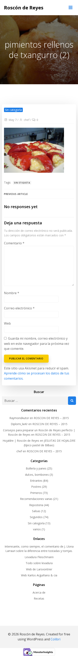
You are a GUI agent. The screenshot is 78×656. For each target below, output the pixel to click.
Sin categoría (36, 523)
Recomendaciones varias (36, 499)
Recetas (39, 598)
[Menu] (70, 7)
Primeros (36, 493)
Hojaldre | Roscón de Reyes (21, 440)
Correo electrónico (19, 308)
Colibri (55, 639)
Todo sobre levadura (39, 563)
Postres (36, 486)
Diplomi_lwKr (19, 424)
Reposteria (36, 505)
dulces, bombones (37, 474)
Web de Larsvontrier (39, 569)
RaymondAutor (19, 418)
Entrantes (36, 480)
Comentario (14, 243)
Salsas (36, 511)
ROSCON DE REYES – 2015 (51, 418)
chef (26, 120)
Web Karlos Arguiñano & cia (39, 575)
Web (7, 323)
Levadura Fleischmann (39, 557)
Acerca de (39, 592)
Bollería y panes (36, 468)
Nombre (11, 293)
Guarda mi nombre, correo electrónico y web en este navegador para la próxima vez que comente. (36, 343)
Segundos (36, 517)
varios (37, 529)
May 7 (13, 120)
